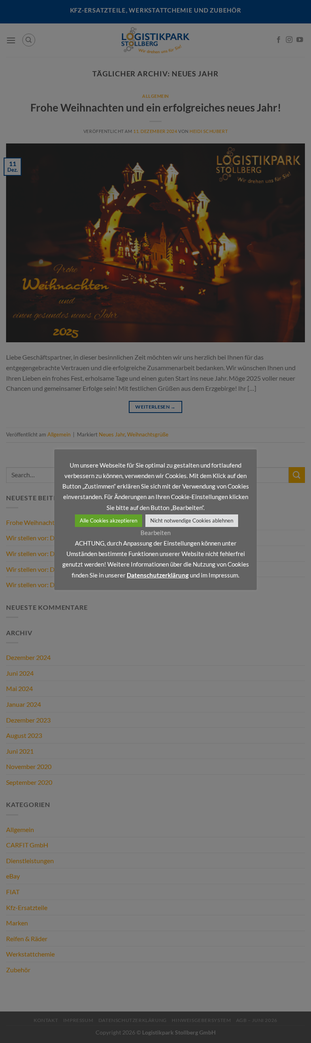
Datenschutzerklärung (158, 575)
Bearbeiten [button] (155, 532)
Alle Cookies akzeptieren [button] (108, 520)
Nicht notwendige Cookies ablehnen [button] (191, 520)
